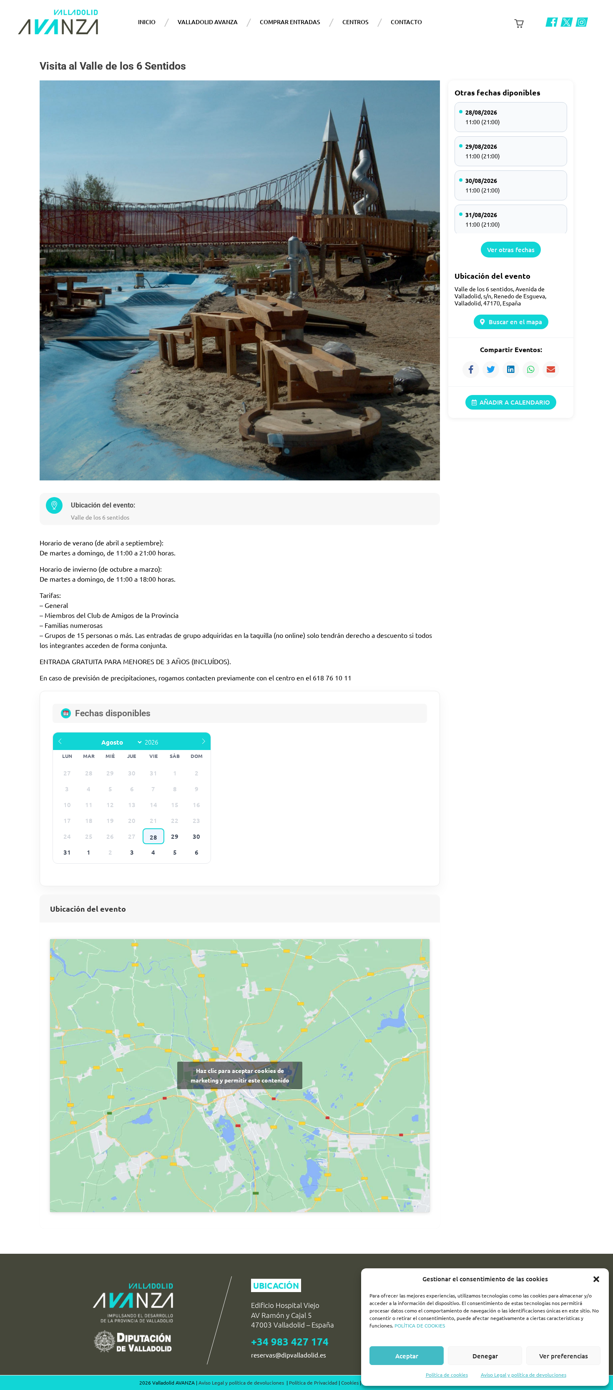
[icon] (551, 22)
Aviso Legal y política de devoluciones (523, 1374)
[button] (596, 1279)
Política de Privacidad (313, 1382)
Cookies (350, 1382)
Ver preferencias (563, 1356)
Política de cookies (447, 1374)
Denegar (485, 1356)
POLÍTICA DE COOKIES (419, 1325)
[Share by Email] (551, 369)
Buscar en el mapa (515, 322)
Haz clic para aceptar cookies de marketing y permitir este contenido (240, 1075)
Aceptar (406, 1356)
